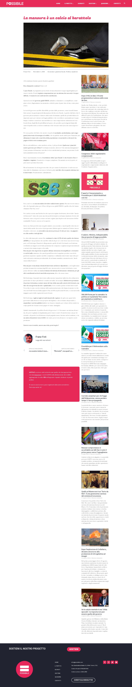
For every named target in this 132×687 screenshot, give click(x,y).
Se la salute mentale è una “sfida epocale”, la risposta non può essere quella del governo (94, 612)
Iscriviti (81, 4)
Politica (68, 72)
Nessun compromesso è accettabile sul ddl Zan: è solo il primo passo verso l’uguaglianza (94, 450)
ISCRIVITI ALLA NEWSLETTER (41, 392)
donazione (37, 375)
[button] (124, 3)
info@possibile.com (77, 662)
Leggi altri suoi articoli (43, 340)
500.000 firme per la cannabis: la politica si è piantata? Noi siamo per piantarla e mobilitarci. (94, 297)
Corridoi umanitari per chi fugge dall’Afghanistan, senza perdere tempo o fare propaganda (94, 398)
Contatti (117, 4)
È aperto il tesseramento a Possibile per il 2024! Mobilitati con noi (93, 195)
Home (58, 4)
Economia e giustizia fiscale (56, 72)
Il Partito (68, 4)
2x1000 (48, 375)
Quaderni (104, 4)
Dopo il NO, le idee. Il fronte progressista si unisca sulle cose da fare (94, 98)
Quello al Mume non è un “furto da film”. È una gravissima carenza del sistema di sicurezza (94, 494)
